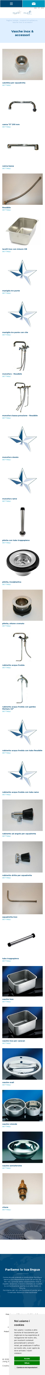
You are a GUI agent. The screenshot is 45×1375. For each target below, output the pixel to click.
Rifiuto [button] (27, 1363)
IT (39, 8)
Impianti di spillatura (28, 20)
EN (42, 8)
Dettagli (6, 85)
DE (35, 8)
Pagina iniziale (12, 20)
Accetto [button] (27, 1359)
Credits (5, 1366)
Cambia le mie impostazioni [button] (27, 1367)
